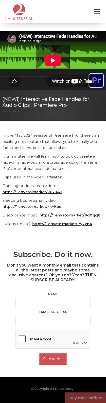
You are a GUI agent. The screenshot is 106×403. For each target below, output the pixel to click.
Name (53, 294)
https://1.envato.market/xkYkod (32, 206)
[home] (17, 11)
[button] (97, 11)
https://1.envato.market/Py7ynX (62, 223)
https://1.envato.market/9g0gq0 (70, 215)
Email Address (53, 312)
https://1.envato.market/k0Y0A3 (32, 191)
